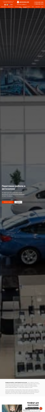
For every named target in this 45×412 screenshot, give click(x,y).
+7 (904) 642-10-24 (38, 4)
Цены (42, 6)
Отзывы (20, 7)
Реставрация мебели (26, 6)
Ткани (33, 6)
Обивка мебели (3, 6)
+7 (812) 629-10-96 (38, 2)
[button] (8, 202)
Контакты (25, 7)
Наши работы (38, 6)
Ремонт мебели (10, 6)
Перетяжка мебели (18, 6)
